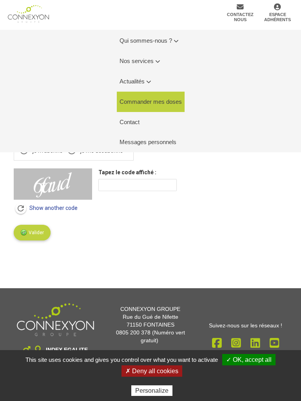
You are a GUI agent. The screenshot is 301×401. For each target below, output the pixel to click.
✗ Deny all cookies (151, 371)
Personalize (152, 390)
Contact (130, 122)
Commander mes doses (151, 101)
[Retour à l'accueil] (28, 14)
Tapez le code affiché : (127, 172)
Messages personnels (148, 142)
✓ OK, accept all (249, 359)
